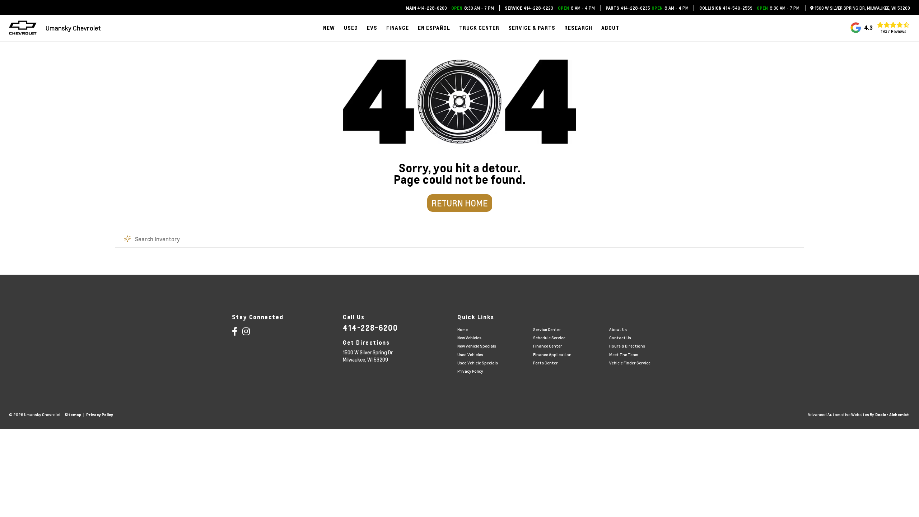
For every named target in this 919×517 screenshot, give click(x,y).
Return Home (459, 203)
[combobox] (459, 239)
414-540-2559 (725, 8)
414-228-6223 (529, 8)
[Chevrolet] (23, 28)
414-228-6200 (426, 8)
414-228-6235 (628, 8)
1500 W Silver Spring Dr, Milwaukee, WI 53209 (861, 8)
